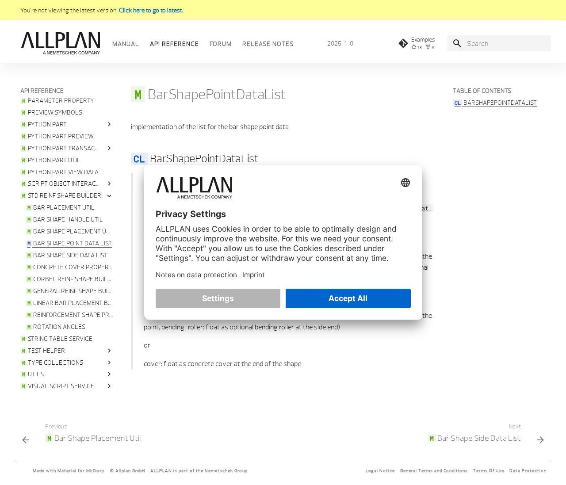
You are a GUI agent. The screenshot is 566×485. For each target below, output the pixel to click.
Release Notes (268, 44)
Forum (221, 44)
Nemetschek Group (226, 471)
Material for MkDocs (81, 471)
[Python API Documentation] (60, 43)
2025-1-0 (340, 43)
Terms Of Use (488, 471)
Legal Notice (380, 471)
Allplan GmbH (130, 471)
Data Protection (528, 471)
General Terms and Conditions (434, 471)
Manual (125, 44)
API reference (174, 44)
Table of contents (482, 91)
